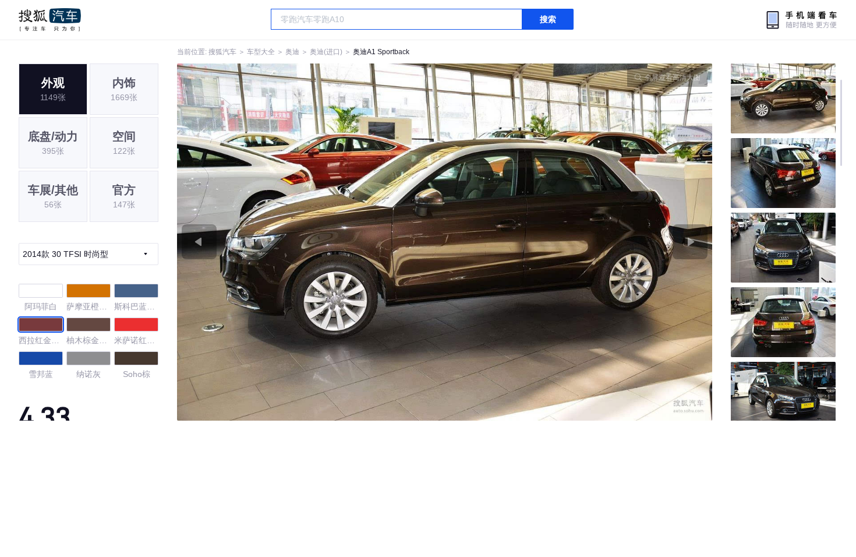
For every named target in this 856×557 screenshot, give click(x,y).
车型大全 (261, 52)
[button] (311, 242)
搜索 (548, 19)
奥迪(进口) (326, 52)
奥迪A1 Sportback (381, 52)
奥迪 (292, 52)
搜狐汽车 (50, 19)
